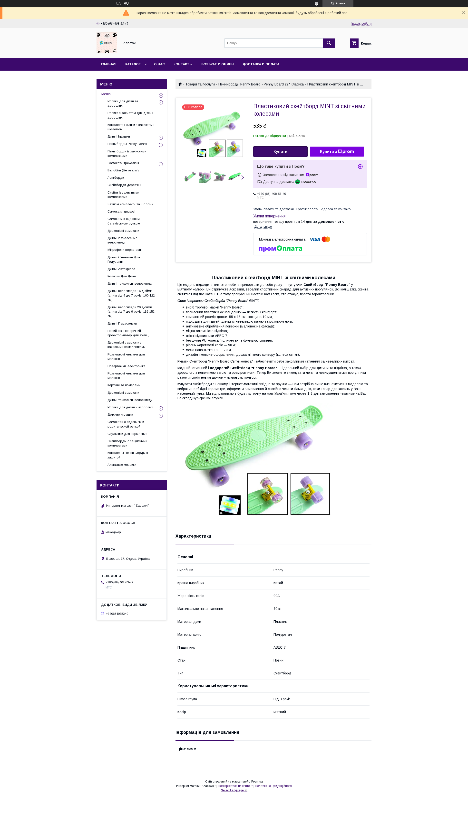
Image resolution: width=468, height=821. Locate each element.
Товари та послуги (200, 84)
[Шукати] (329, 43)
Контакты (183, 64)
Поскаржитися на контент (235, 786)
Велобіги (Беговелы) (123, 170)
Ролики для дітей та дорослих (122, 103)
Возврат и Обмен (217, 64)
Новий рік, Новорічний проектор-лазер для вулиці (128, 333)
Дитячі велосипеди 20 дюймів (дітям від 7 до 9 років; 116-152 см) (131, 311)
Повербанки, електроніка (126, 366)
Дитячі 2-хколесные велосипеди (122, 240)
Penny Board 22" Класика (284, 84)
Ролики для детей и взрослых (130, 407)
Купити (280, 151)
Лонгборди (115, 177)
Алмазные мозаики (121, 464)
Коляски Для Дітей (121, 276)
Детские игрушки (120, 414)
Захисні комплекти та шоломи (130, 204)
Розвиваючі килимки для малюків (126, 357)
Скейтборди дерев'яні (124, 185)
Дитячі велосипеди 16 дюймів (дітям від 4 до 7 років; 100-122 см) (131, 295)
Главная (109, 64)
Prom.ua (257, 781)
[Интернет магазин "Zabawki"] (107, 52)
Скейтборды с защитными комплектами (127, 443)
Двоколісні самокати (123, 231)
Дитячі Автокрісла (121, 269)
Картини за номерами (123, 385)
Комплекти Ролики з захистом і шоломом (130, 127)
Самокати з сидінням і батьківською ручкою (124, 221)
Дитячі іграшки (118, 136)
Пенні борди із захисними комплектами (126, 153)
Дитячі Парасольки (122, 323)
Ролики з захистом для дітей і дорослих (130, 115)
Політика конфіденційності (273, 786)
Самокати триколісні (123, 163)
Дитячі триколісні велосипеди (130, 283)
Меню (106, 94)
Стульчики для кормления (127, 434)
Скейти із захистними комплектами (123, 195)
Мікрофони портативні (124, 250)
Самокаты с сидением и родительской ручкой (125, 424)
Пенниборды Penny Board (239, 84)
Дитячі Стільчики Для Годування (123, 259)
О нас (159, 64)
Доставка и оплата (261, 64)
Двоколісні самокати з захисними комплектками (126, 345)
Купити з (328, 151)
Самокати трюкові (121, 211)
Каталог (132, 64)
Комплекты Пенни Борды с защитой (127, 455)
